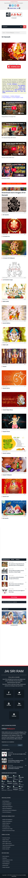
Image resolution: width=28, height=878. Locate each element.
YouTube (9, 705)
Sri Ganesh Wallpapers (10, 32)
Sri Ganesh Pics (6, 236)
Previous (3, 619)
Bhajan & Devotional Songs (8, 830)
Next (25, 619)
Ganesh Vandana (6, 453)
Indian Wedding (6, 861)
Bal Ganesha (5, 518)
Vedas (19, 737)
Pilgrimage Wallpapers (7, 806)
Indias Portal (5, 865)
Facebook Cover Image (7, 828)
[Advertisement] (15, 21)
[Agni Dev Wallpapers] (4, 788)
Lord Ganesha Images (8, 279)
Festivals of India (6, 837)
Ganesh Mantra (6, 388)
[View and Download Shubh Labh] (14, 335)
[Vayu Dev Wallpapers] (9, 788)
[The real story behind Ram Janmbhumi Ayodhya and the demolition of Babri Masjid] (5, 570)
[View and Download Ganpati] (14, 357)
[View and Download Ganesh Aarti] (14, 487)
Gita (22, 737)
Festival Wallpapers (7, 812)
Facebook (8, 694)
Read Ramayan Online (20, 89)
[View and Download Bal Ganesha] (14, 508)
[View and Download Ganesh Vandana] (14, 443)
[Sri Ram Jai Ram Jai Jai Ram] (14, 617)
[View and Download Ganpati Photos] (14, 422)
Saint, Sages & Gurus (7, 843)
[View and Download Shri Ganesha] (14, 205)
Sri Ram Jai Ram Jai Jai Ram (14, 625)
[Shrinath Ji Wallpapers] (15, 788)
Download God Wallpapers (9, 773)
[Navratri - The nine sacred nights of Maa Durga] (5, 590)
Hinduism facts (21, 88)
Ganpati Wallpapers (7, 474)
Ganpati (4, 366)
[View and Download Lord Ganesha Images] (14, 270)
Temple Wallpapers (6, 97)
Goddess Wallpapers (15, 96)
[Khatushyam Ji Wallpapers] (9, 777)
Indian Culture (6, 839)
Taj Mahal (5, 858)
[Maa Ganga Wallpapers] (4, 777)
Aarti (24, 86)
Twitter (19, 694)
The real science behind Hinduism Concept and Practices (16, 578)
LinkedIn (19, 705)
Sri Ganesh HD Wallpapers (9, 258)
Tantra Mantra (6, 856)
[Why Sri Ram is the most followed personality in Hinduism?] (5, 584)
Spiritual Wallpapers (7, 808)
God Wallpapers (6, 96)
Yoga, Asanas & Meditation (8, 845)
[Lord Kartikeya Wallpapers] (15, 783)
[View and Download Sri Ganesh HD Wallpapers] (14, 248)
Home (4, 32)
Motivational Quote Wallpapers (9, 810)
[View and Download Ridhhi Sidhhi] (14, 292)
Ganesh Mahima (6, 323)
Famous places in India (8, 860)
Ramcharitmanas (10, 738)
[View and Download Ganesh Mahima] (14, 313)
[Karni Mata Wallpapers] (15, 777)
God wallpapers (21, 85)
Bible (16, 738)
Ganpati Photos (6, 431)
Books (12, 559)
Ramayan (4, 738)
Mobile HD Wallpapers (7, 819)
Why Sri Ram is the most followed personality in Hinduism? (16, 584)
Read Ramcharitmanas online (9, 91)
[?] (5, 190)
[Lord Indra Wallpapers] (4, 783)
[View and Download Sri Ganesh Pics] (14, 227)
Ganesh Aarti (6, 496)
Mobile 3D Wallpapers (7, 821)
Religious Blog (6, 559)
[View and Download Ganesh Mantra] (14, 378)
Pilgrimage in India (7, 841)
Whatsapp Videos (6, 826)
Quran (20, 738)
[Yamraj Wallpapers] (9, 782)
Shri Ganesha (6, 214)
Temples (17, 559)
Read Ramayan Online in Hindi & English (13, 3)
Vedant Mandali (6, 867)
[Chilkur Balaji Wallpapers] (21, 788)
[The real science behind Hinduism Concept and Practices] (5, 577)
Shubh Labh (5, 344)
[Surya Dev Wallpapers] (21, 783)
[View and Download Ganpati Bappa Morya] (14, 400)
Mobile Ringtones (6, 823)
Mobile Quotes (6, 825)
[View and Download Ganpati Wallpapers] (14, 465)
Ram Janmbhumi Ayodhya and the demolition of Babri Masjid (16, 571)
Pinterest (14, 716)
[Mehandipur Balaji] (21, 777)
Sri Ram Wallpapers (12, 84)
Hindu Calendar (6, 848)
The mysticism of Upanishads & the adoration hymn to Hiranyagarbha (16, 564)
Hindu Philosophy (6, 847)
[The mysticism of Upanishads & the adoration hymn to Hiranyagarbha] (5, 564)
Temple (20, 86)
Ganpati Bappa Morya (8, 409)
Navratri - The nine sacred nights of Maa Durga (16, 591)
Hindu (3, 732)
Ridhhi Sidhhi (6, 301)
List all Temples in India (17, 97)
